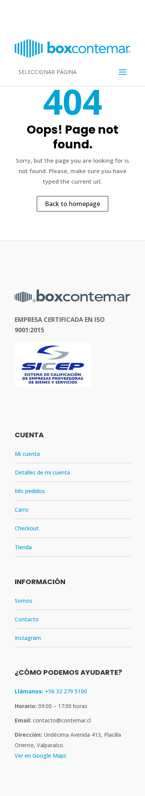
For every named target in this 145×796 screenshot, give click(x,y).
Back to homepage (72, 203)
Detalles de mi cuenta (42, 472)
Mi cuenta (27, 453)
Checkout (27, 528)
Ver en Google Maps (41, 755)
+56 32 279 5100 (51, 691)
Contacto (27, 619)
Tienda (23, 547)
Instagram (28, 637)
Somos (23, 600)
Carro (22, 509)
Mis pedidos (30, 491)
